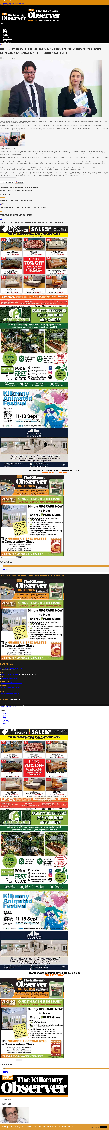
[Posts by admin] (1, 59)
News (1, 44)
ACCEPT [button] (103, 1127)
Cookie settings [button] (94, 1127)
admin (3, 59)
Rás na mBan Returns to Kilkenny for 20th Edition (14, 3)
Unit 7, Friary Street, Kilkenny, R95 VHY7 (11, 668)
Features (1, 197)
